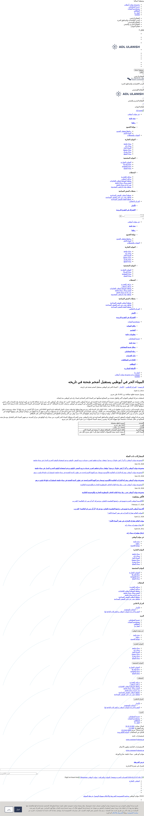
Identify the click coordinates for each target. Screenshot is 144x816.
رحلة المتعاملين (130, 351)
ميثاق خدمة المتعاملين (128, 347)
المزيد (141, 712)
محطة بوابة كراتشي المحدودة (121, 187)
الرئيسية (141, 387)
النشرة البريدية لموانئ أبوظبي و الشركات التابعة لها (122, 612)
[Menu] (141, 214)
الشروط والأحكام (110, 796)
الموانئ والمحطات (133, 135)
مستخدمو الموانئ (134, 9)
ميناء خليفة (127, 144)
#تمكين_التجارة (134, 781)
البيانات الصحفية (130, 609)
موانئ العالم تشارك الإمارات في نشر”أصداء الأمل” (126, 521)
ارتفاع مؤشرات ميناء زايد (135, 533)
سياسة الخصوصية (132, 813)
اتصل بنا (137, 13)
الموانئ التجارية (126, 162)
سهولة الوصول (98, 796)
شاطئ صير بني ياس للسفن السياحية (118, 197)
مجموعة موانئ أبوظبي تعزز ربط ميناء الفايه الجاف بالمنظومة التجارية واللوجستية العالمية (113, 492)
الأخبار (133, 205)
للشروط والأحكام (117, 813)
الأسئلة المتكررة (130, 368)
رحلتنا (134, 123)
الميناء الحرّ (127, 148)
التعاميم (133, 330)
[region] (72, 809)
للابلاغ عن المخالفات (128, 360)
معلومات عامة (130, 334)
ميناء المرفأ (127, 164)
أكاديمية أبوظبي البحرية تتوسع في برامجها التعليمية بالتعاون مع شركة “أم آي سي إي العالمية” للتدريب (109, 509)
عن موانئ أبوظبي (134, 114)
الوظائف (137, 11)
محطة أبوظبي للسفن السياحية (120, 195)
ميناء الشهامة (126, 166)
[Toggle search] (143, 214)
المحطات (140, 678)
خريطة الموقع (88, 796)
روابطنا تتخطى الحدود (123, 131)
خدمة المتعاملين (134, 7)
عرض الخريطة (139, 762)
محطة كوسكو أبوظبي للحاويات (120, 181)
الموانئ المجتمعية (138, 663)
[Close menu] (143, 218)
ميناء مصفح (127, 150)
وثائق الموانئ (131, 326)
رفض (9, 810)
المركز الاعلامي (134, 201)
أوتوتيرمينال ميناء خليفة (123, 183)
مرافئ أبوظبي (126, 179)
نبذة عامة (132, 118)
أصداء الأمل (127, 133)
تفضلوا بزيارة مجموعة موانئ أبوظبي (127, 375)
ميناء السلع (127, 154)
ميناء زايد (128, 146)
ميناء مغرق (127, 152)
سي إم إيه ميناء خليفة (123, 185)
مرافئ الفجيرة (126, 177)
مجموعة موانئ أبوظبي (132, 5)
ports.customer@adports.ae (135, 739)
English (137, 15)
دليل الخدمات (131, 356)
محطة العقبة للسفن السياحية (121, 199)
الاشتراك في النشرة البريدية (126, 210)
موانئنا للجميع (135, 545)
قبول (18, 809)
